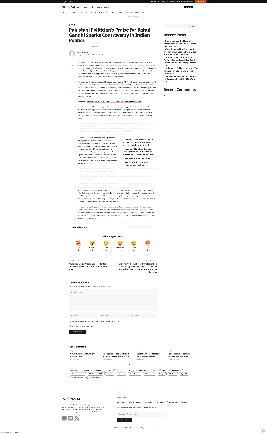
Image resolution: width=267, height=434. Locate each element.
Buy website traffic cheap (10, 432)
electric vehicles (78, 378)
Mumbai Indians (139, 12)
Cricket (80, 12)
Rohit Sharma (135, 374)
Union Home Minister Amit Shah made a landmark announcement (114, 101)
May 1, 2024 (120, 135)
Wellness (121, 374)
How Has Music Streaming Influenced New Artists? (179, 355)
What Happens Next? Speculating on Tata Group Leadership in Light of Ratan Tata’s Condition (180, 52)
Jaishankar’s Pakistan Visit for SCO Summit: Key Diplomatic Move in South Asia (181, 71)
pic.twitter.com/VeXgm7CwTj (137, 183)
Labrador (113, 12)
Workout (110, 374)
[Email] (74, 46)
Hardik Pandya (103, 12)
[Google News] (205, 13)
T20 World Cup (94, 378)
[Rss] (77, 418)
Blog (73, 25)
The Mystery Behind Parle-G (138, 158)
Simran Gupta (83, 52)
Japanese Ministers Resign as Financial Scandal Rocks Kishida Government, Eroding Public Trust (138, 152)
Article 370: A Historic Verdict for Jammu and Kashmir (137, 163)
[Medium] (70, 418)
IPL (87, 12)
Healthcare (128, 12)
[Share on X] (70, 46)
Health (65, 12)
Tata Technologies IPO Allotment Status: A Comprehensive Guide (116, 355)
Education (72, 12)
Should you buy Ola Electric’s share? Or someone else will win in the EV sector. (180, 44)
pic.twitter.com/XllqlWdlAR (123, 131)
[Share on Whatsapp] (135, 227)
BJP (82, 140)
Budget (161, 374)
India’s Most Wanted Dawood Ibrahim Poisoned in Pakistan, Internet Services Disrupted (138, 142)
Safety (120, 12)
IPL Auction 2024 (95, 374)
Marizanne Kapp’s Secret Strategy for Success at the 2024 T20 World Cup (180, 79)
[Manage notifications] (263, 430)
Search (193, 26)
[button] (111, 7)
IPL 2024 (93, 12)
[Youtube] (64, 418)
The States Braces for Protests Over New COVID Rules (148, 355)
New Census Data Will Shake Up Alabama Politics (83, 355)
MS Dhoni (172, 374)
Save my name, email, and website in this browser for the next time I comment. (96, 321)
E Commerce (149, 374)
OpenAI (184, 374)
